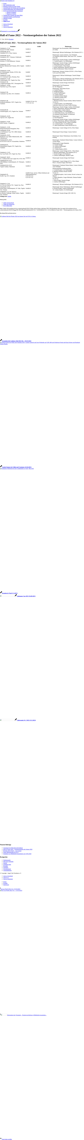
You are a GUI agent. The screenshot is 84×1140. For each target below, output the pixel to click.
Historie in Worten (11, 14)
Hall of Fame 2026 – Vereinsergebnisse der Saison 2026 (17, 849)
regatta (9, 196)
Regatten (11, 39)
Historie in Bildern (11, 12)
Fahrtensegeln (6, 860)
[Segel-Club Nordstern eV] (7, 0)
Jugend (5, 863)
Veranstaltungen (7, 870)
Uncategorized (7, 869)
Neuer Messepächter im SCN (10, 852)
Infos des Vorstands (8, 861)
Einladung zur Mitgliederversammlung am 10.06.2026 (17, 853)
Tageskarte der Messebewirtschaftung (13, 848)
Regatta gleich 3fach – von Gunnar (12, 851)
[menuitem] (43, 3)
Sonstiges (5, 867)
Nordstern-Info (7, 864)
